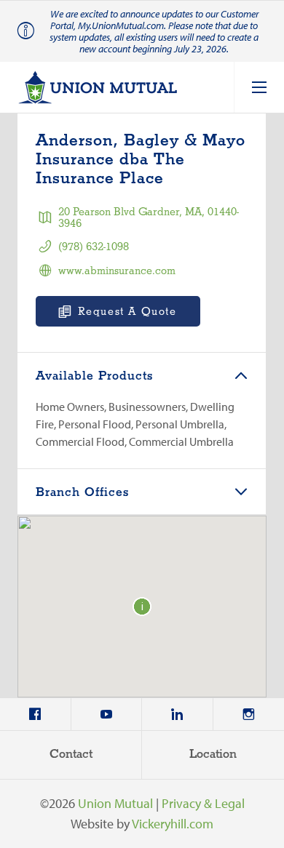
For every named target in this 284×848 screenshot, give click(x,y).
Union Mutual (115, 803)
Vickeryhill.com (172, 823)
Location (213, 754)
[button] (142, 606)
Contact (71, 754)
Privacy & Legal (203, 803)
